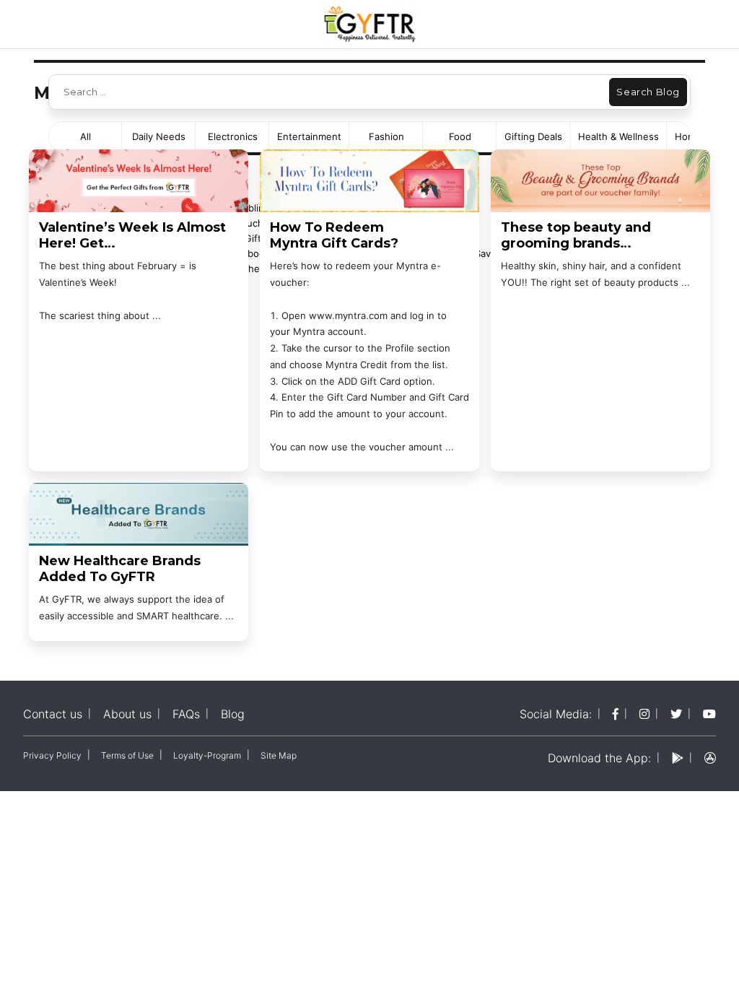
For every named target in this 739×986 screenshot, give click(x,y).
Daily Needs (158, 136)
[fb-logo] (615, 714)
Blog (233, 714)
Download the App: (599, 758)
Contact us (52, 714)
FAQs (186, 714)
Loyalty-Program (207, 755)
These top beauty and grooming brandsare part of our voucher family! (580, 235)
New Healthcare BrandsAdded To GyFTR (120, 569)
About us (127, 714)
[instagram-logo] (644, 714)
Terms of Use (127, 755)
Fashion (386, 136)
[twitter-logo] (676, 714)
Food (460, 136)
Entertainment (309, 136)
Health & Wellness (618, 136)
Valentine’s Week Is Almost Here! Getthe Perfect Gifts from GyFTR (132, 235)
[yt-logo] (709, 714)
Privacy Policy (52, 755)
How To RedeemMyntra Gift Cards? (334, 235)
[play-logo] (677, 758)
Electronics (233, 136)
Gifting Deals (533, 136)
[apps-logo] (710, 758)
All (85, 136)
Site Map (279, 755)
